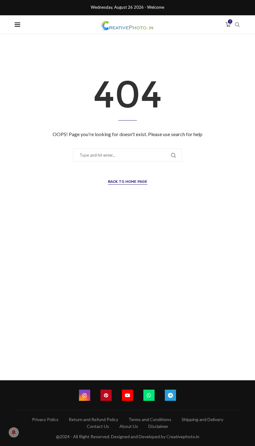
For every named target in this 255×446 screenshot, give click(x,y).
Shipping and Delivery (202, 419)
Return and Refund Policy (93, 419)
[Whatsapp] (149, 395)
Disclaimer (158, 426)
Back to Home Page (127, 181)
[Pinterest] (106, 395)
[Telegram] (170, 395)
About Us (128, 426)
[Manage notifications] (14, 432)
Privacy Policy (45, 419)
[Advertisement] (127, 297)
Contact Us (98, 426)
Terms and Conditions (149, 419)
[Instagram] (84, 395)
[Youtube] (127, 395)
